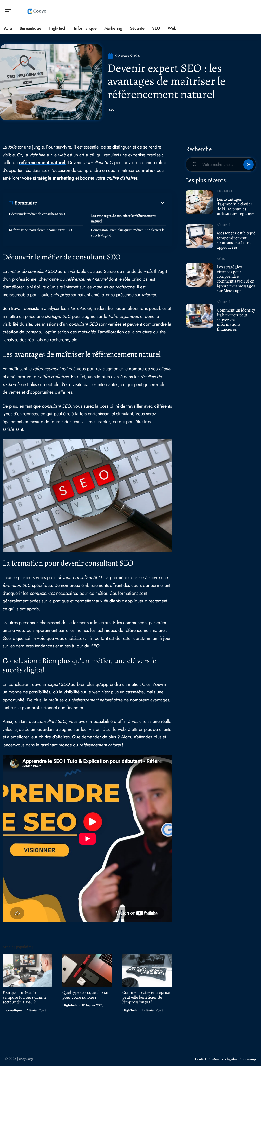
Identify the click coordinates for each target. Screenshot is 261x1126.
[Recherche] (252, 12)
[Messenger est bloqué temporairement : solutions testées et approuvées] (199, 236)
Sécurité (224, 225)
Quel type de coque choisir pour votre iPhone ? (85, 994)
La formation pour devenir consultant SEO (40, 230)
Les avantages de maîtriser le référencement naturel (123, 218)
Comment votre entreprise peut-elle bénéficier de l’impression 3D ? (146, 997)
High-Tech (69, 1005)
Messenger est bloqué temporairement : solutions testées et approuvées (236, 240)
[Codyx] (37, 11)
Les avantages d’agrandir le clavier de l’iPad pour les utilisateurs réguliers (236, 206)
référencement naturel (42, 162)
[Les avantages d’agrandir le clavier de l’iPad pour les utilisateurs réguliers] (199, 202)
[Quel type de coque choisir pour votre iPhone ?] (87, 970)
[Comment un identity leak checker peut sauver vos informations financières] (199, 316)
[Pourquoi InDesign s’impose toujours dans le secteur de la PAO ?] (27, 970)
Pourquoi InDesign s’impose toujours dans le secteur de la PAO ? (25, 997)
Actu (221, 258)
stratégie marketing (53, 178)
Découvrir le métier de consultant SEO (37, 214)
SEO (112, 110)
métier (148, 170)
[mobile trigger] (9, 11)
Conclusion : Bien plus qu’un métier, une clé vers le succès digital (127, 233)
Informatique (12, 1010)
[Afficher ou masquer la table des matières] (101, 203)
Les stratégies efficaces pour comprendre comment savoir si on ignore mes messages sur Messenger (236, 279)
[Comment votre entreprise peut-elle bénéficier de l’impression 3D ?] (147, 970)
